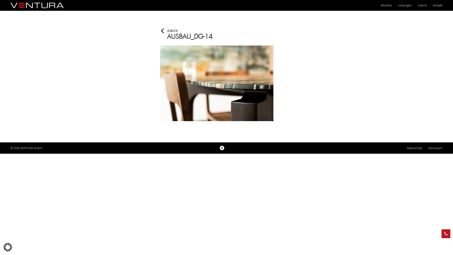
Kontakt (437, 5)
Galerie (422, 5)
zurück (172, 31)
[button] (8, 247)
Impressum (435, 148)
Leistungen (405, 5)
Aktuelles (386, 5)
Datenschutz (414, 148)
